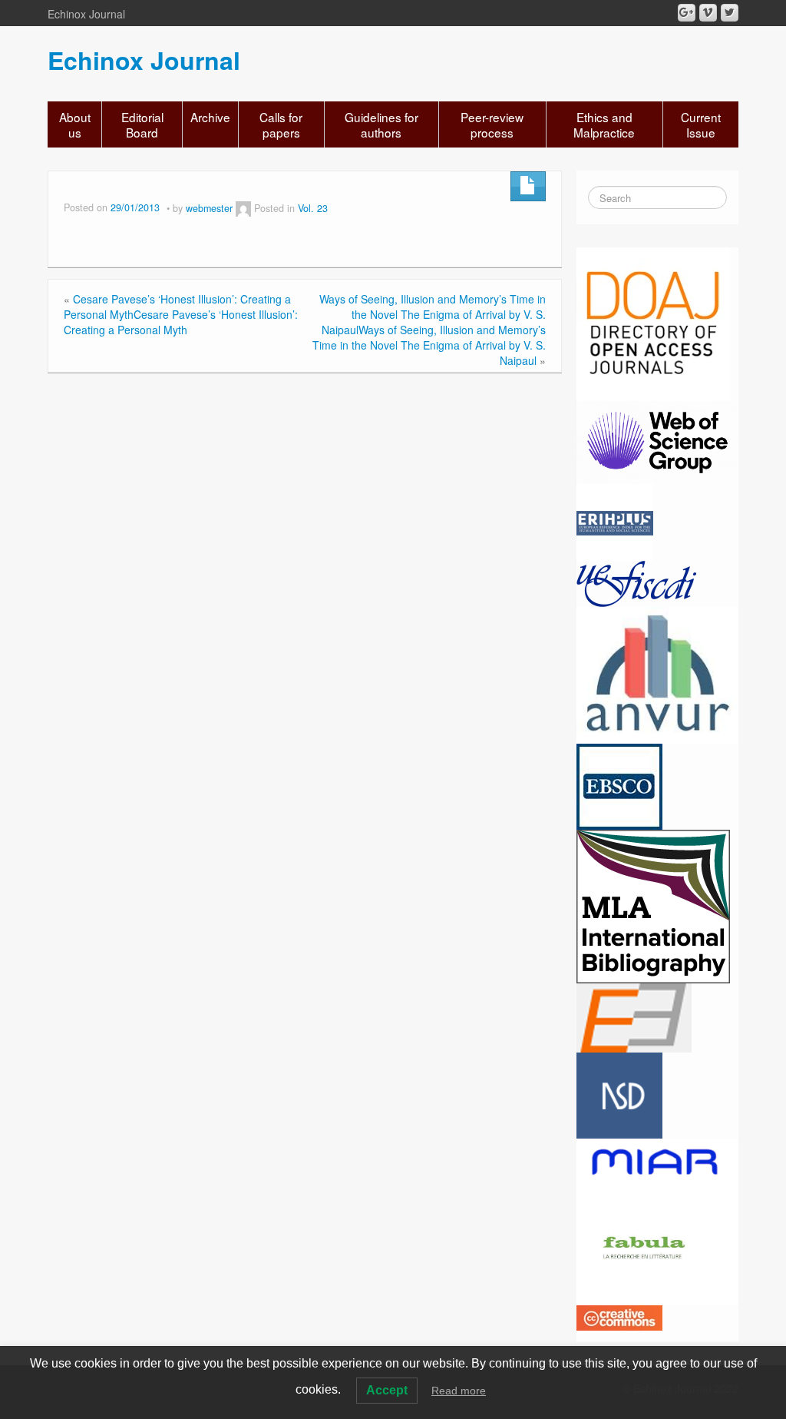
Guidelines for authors (381, 124)
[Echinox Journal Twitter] (729, 13)
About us (75, 124)
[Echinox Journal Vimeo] (708, 13)
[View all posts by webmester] (243, 208)
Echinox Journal (144, 60)
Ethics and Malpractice (604, 124)
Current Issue (701, 124)
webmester (209, 208)
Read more (458, 1390)
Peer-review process (492, 124)
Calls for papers (280, 124)
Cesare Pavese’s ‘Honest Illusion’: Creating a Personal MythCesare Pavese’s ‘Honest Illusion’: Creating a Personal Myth (181, 314)
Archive (210, 116)
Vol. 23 (313, 208)
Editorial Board (142, 124)
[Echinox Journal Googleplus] (686, 13)
